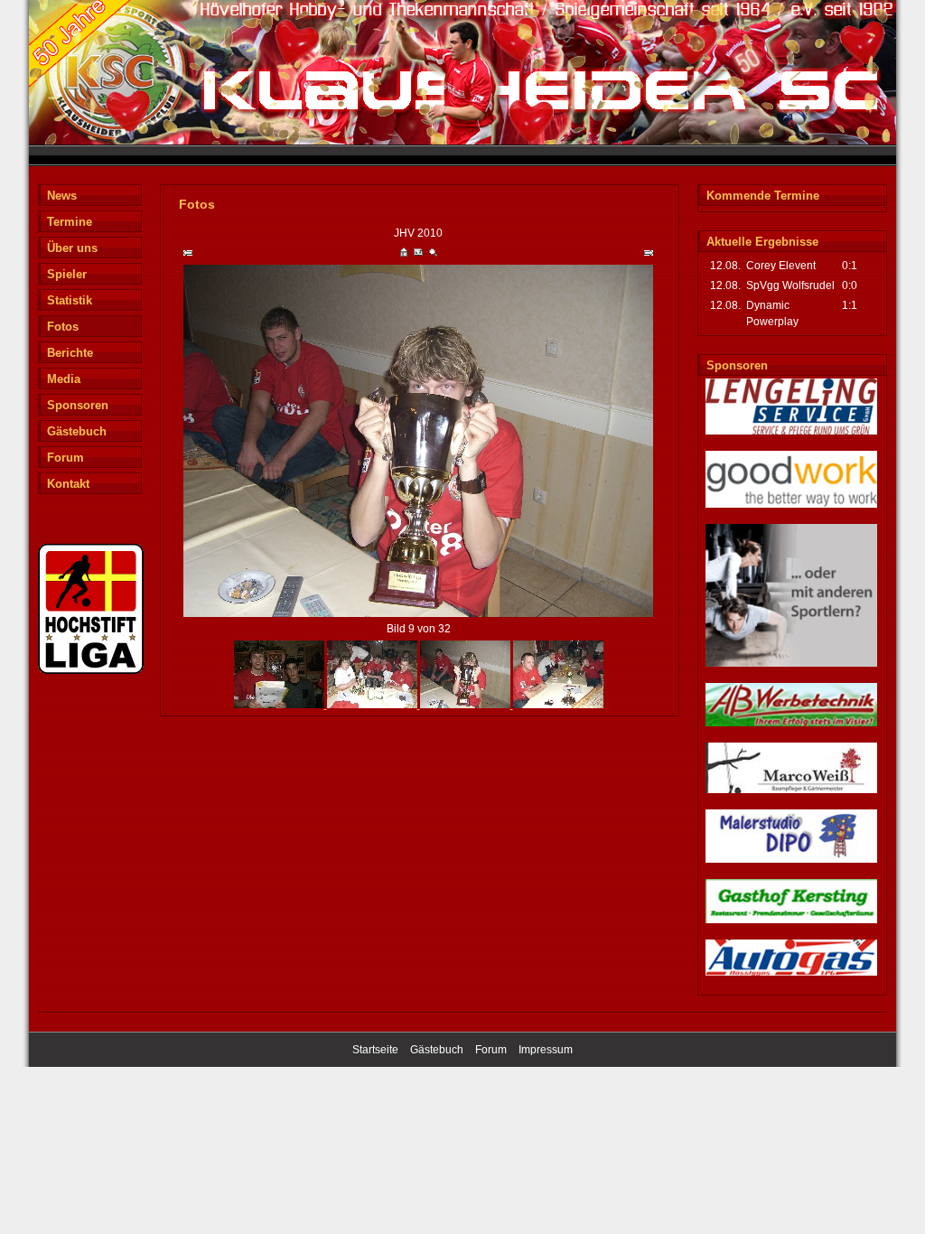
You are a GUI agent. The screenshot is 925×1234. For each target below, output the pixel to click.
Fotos (63, 326)
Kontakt (68, 484)
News (62, 195)
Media (63, 379)
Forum (65, 457)
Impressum (546, 1049)
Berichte (70, 353)
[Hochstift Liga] (91, 671)
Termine (69, 222)
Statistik (69, 300)
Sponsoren (77, 405)
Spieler (67, 274)
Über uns (72, 248)
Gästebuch (77, 431)
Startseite (375, 1049)
